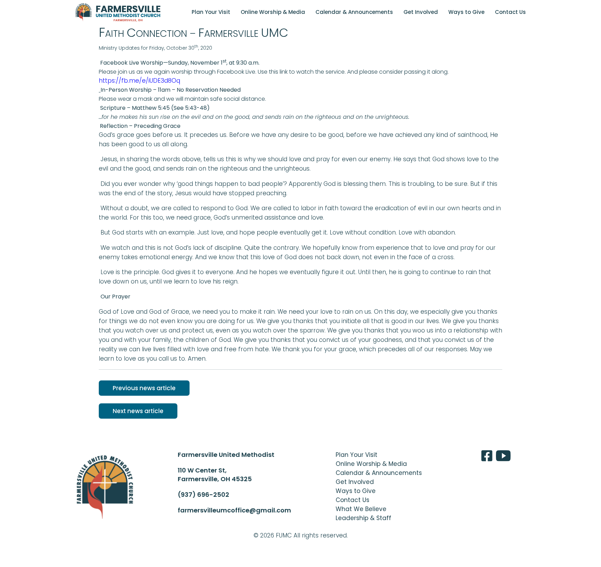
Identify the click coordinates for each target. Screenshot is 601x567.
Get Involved (420, 12)
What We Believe (361, 509)
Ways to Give (466, 12)
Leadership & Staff (363, 518)
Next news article (138, 411)
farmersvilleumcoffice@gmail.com (234, 510)
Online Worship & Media (273, 12)
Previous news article (144, 388)
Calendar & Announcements (354, 12)
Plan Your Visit (211, 12)
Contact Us (510, 12)
